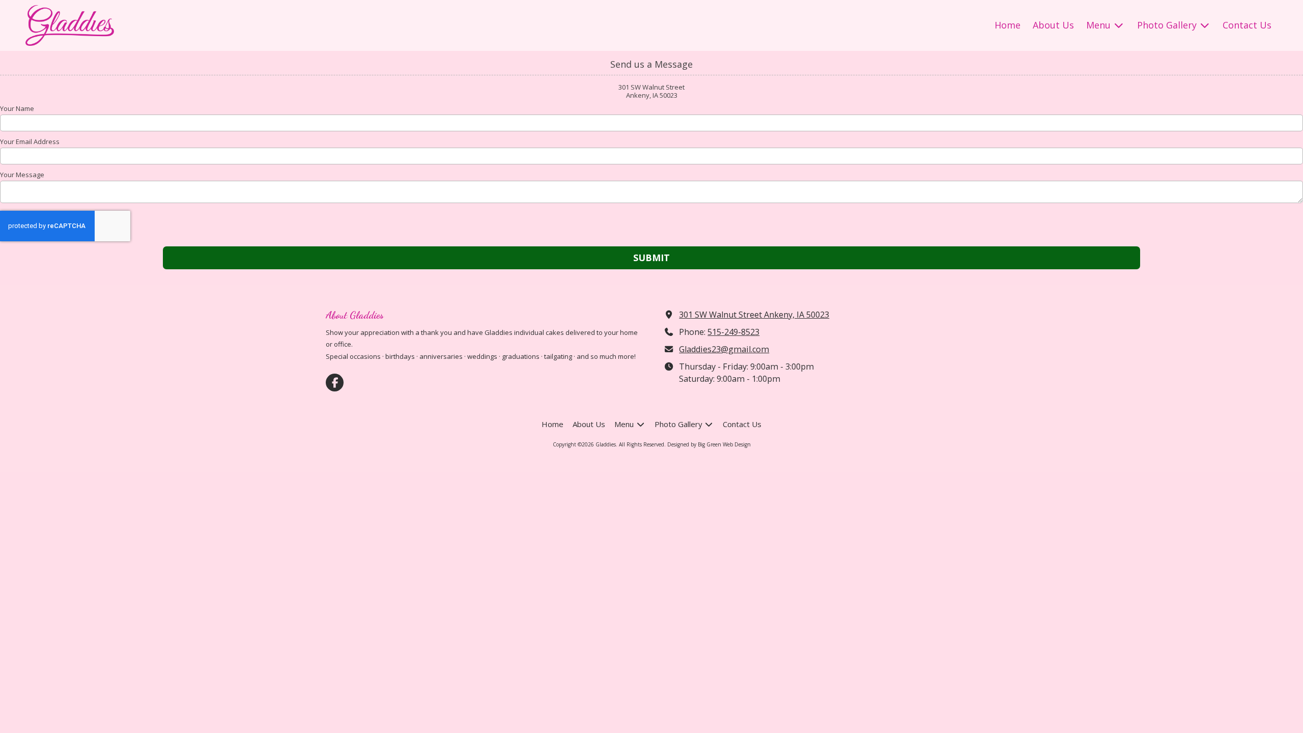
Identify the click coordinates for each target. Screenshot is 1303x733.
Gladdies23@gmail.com (724, 349)
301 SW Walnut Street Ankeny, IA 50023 (754, 314)
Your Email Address (30, 141)
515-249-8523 (733, 331)
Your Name (17, 108)
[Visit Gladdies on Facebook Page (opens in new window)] (335, 382)
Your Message (22, 175)
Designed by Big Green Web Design (709, 444)
